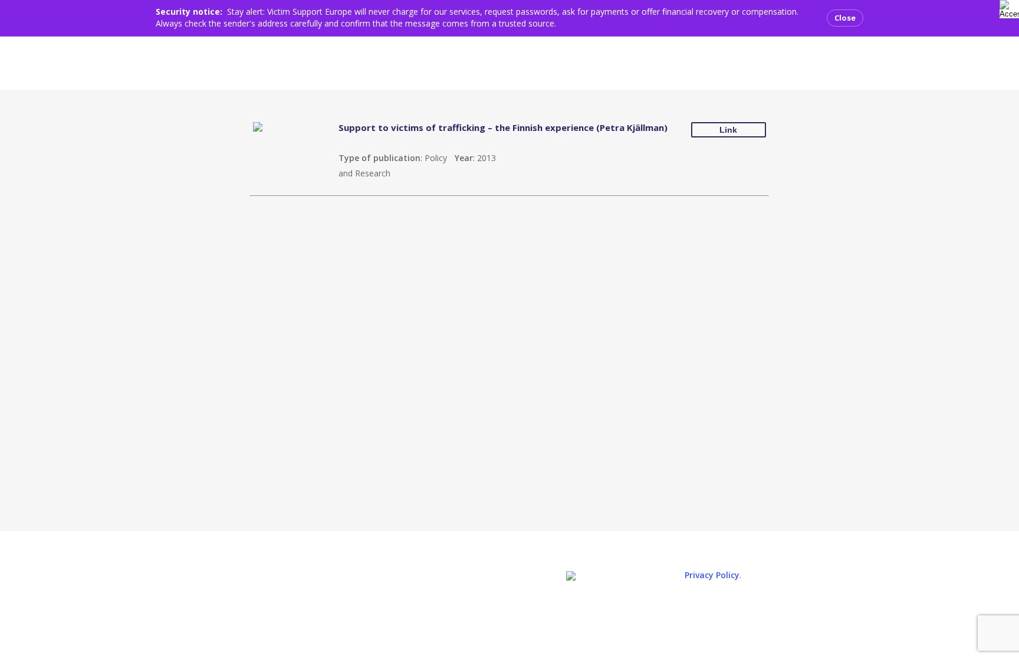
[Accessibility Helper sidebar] (1007, 7)
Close (845, 17)
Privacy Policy (712, 575)
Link (728, 130)
